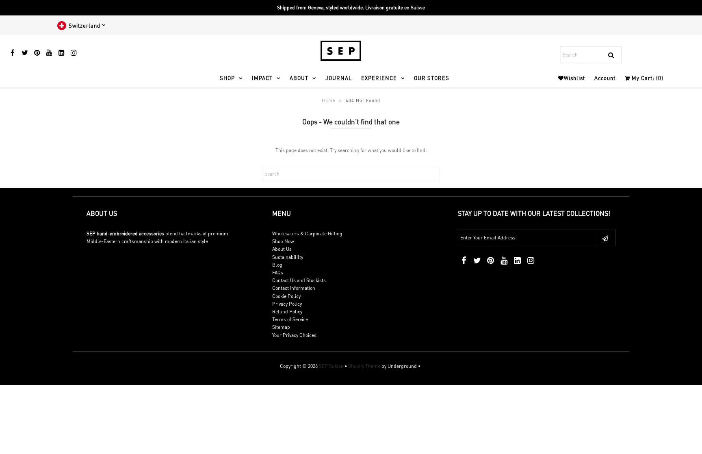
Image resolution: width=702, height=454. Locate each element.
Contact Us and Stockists (299, 280)
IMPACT (262, 77)
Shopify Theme (364, 366)
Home (329, 100)
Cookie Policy (286, 296)
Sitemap (281, 327)
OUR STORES (431, 77)
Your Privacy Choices (294, 335)
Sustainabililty (287, 257)
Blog (277, 265)
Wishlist (574, 77)
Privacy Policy (287, 304)
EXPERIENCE (379, 77)
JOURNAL (338, 77)
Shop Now (283, 241)
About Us (282, 249)
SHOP (227, 77)
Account (604, 77)
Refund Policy (287, 311)
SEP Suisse (331, 366)
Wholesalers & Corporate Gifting (307, 233)
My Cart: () (646, 77)
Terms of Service (290, 319)
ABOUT (299, 77)
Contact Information (293, 288)
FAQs (277, 272)
